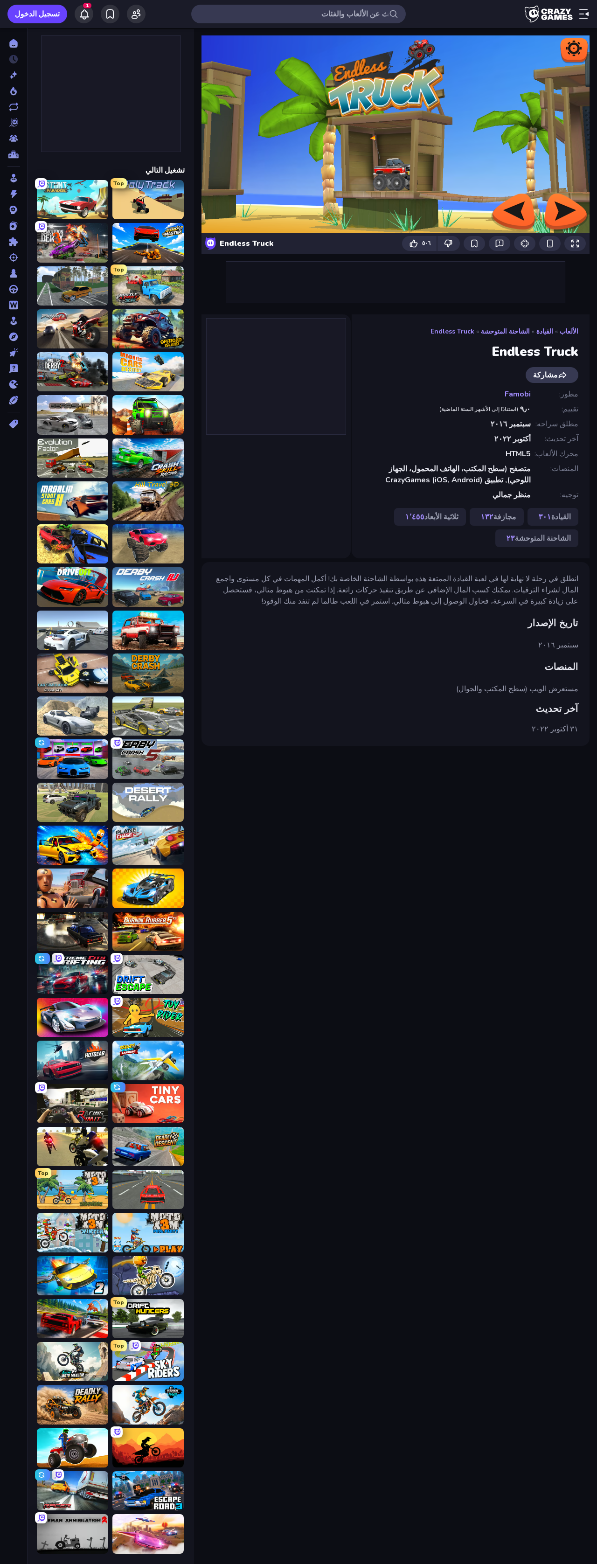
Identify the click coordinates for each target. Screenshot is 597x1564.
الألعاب (569, 331)
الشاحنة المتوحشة (505, 331)
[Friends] (136, 14)
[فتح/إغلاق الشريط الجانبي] (584, 14)
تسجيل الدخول (37, 14)
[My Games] (110, 14)
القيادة (544, 331)
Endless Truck (452, 331)
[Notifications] (84, 14)
